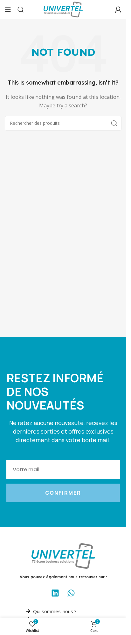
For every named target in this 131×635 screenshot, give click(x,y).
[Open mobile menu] (8, 9)
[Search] (20, 9)
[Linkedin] (55, 593)
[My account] (118, 9)
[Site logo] (63, 9)
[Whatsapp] (71, 593)
